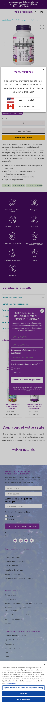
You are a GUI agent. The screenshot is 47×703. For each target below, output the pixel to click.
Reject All (23, 694)
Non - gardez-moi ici (26, 106)
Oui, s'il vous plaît (26, 100)
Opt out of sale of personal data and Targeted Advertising (23, 688)
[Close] (44, 664)
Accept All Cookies (23, 699)
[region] (23, 682)
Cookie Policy (11, 683)
